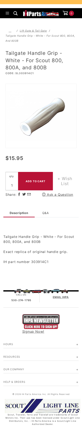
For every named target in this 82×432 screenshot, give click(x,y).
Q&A (45, 213)
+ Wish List (64, 181)
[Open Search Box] (16, 13)
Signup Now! (33, 331)
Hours (8, 344)
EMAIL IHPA (61, 297)
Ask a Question (59, 194)
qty (11, 176)
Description (19, 213)
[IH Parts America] (41, 13)
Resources (11, 356)
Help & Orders (14, 381)
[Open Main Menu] (7, 13)
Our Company (13, 369)
